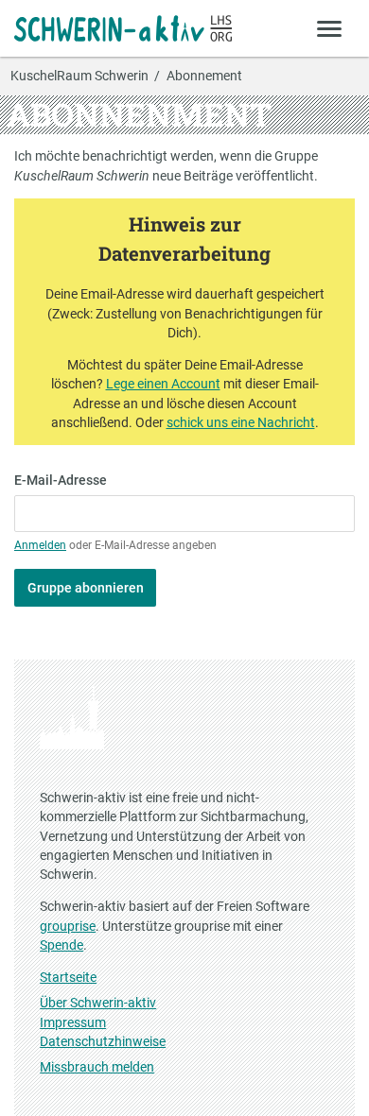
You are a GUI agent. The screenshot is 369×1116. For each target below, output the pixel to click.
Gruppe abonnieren (85, 587)
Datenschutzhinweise (103, 1041)
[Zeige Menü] (330, 28)
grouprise (68, 926)
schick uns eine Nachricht (241, 422)
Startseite (68, 977)
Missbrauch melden (97, 1066)
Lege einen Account (163, 383)
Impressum (73, 1022)
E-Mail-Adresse (60, 480)
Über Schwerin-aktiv (98, 1002)
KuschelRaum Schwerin (79, 76)
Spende (61, 945)
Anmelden (40, 545)
